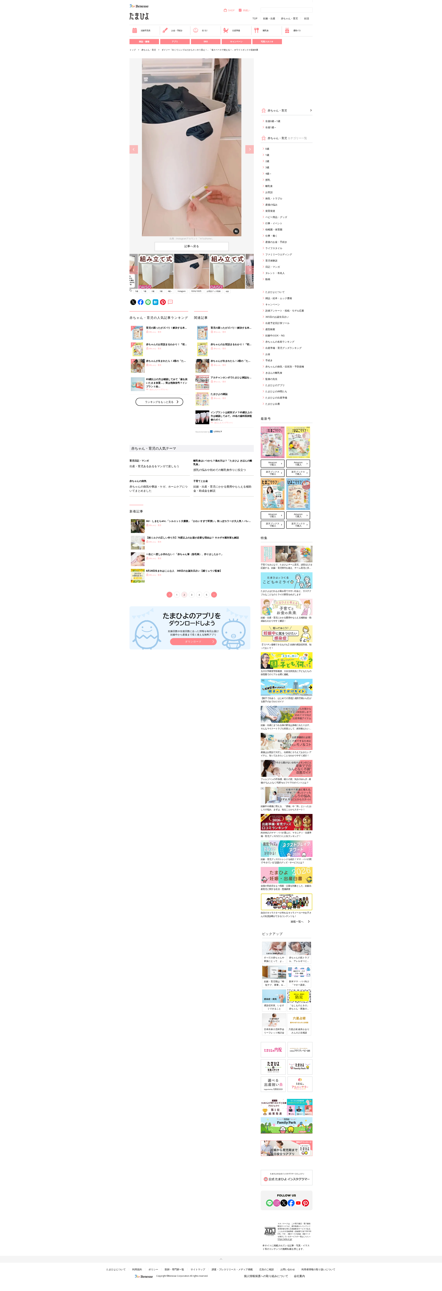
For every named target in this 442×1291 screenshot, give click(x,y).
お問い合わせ (287, 1269)
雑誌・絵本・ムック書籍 (278, 298)
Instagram (182, 291)
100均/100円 (196, 291)
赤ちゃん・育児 (289, 18)
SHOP (231, 10)
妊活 (306, 18)
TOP (254, 18)
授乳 (267, 179)
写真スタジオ (267, 41)
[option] (191, 149)
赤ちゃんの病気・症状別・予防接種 (284, 366)
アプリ (175, 41)
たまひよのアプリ (275, 385)
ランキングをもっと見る (159, 402)
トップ (132, 49)
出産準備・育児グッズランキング (283, 348)
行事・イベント (273, 223)
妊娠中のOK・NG (275, 335)
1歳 (144, 291)
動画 (267, 279)
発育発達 (270, 210)
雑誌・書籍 (144, 41)
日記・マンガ (272, 266)
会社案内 (299, 1276)
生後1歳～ (270, 127)
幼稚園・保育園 (273, 229)
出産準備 (236, 30)
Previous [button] (133, 149)
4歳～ (170, 291)
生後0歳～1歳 (272, 121)
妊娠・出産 (269, 18)
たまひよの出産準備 (276, 397)
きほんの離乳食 (273, 372)
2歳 (153, 291)
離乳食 (265, 30)
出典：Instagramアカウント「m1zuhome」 (192, 238)
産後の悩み (271, 204)
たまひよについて (275, 292)
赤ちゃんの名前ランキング (279, 341)
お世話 (269, 192)
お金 (267, 354)
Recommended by (202, 432)
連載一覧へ (297, 921)
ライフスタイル (273, 248)
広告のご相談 (266, 1269)
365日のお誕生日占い (277, 316)
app (227, 291)
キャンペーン (236, 41)
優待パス (297, 30)
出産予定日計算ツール (277, 323)
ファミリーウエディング (278, 254)
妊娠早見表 (145, 30)
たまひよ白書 (272, 403)
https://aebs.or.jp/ (285, 1239)
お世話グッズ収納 (213, 291)
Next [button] (249, 149)
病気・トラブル (273, 198)
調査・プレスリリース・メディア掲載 (232, 1269)
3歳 (161, 291)
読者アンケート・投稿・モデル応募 (284, 310)
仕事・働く (271, 235)
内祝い (246, 10)
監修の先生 (271, 379)
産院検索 (270, 329)
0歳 (136, 291)
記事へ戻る (191, 246)
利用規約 (137, 1269)
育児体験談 (271, 260)
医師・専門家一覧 (174, 1269)
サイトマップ (198, 1269)
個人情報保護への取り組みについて (266, 1276)
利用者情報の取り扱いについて (318, 1269)
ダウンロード (193, 641)
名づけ (204, 30)
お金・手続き (176, 30)
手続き (269, 360)
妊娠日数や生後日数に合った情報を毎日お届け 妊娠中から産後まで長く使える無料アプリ (193, 632)
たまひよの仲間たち (276, 391)
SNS (206, 41)
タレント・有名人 (275, 273)
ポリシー (153, 1269)
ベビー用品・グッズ (276, 217)
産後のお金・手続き (276, 242)
